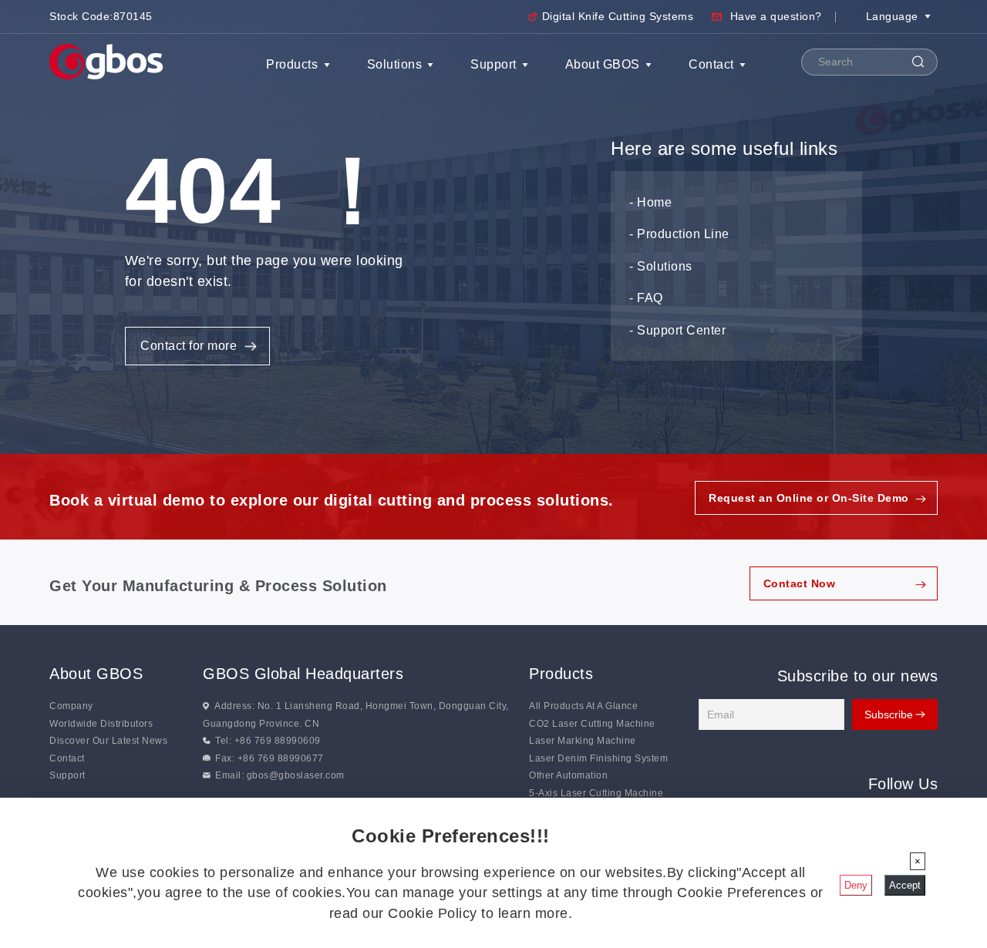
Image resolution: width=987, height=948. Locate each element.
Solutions (395, 64)
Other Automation (568, 775)
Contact (711, 64)
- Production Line (679, 233)
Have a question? (776, 16)
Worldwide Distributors (101, 723)
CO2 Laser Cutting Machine (592, 723)
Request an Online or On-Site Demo (809, 498)
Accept (905, 885)
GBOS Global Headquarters (303, 673)
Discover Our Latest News (108, 740)
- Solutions (660, 266)
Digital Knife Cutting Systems (618, 16)
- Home (650, 202)
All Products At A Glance (583, 706)
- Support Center (677, 330)
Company (71, 706)
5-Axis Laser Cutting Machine (596, 793)
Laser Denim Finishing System (598, 758)
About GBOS (602, 64)
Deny (855, 885)
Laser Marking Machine (582, 740)
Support (493, 64)
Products (292, 64)
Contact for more (188, 345)
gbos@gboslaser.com (296, 775)
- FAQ (646, 297)
